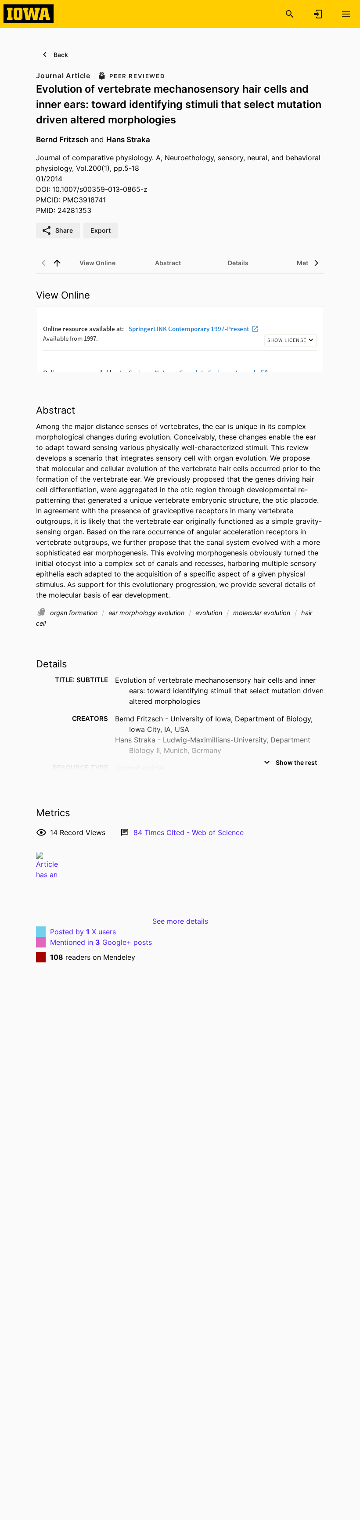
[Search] (289, 14)
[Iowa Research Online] (29, 13)
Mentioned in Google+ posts (101, 942)
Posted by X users (83, 931)
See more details (180, 921)
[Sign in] (317, 14)
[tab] (97, 263)
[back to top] (57, 263)
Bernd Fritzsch (62, 139)
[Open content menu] (345, 14)
